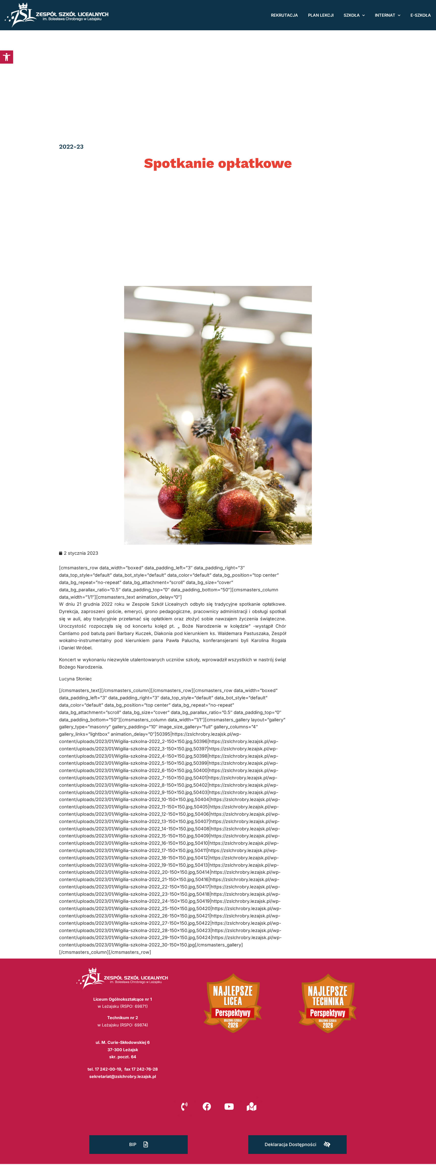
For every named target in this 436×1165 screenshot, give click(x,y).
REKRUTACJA (284, 15)
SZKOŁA (352, 15)
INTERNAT (385, 15)
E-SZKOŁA (421, 15)
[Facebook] (207, 1106)
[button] (6, 57)
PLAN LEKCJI (321, 15)
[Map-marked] (251, 1106)
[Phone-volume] (184, 1106)
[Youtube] (229, 1106)
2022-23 (71, 146)
